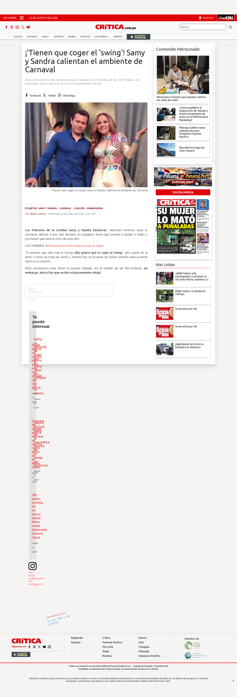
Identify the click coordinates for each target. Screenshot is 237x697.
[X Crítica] (23, 26)
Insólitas (85, 36)
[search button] (230, 27)
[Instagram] (17, 26)
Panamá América (112, 642)
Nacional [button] (32, 36)
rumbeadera (95, 208)
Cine (141, 642)
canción (79, 208)
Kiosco (143, 637)
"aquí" (168, 681)
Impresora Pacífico (150, 655)
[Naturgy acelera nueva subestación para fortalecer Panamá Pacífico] (166, 132)
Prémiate (144, 651)
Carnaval (65, 208)
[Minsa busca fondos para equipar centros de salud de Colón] (183, 74)
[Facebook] (6, 26)
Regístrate (77, 637)
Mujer (106, 651)
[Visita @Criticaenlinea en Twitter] (34, 646)
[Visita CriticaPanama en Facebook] (29, 646)
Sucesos (18, 36)
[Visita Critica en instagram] (49, 646)
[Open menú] (22, 17)
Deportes (59, 36)
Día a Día (108, 646)
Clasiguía (144, 646)
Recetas (107, 655)
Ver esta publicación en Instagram (36, 578)
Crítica (106, 637)
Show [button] (45, 36)
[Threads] (12, 26)
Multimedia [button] (101, 36)
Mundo (72, 36)
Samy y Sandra (47, 208)
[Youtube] (28, 26)
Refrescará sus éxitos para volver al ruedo (74, 245)
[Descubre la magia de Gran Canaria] (166, 149)
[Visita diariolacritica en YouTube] (44, 646)
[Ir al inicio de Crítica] (117, 26)
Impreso (118, 36)
